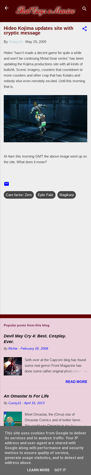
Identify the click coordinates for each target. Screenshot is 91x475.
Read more (76, 382)
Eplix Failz (45, 195)
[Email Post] (6, 185)
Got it (60, 470)
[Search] (84, 9)
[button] (84, 29)
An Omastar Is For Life (26, 396)
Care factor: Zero (19, 195)
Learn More (38, 470)
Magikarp (67, 195)
